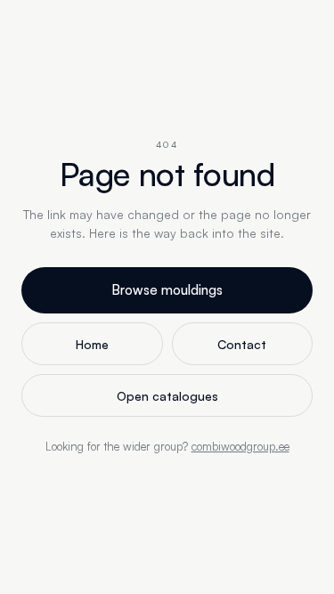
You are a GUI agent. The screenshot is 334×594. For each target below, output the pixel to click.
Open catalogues (167, 395)
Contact (241, 344)
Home (92, 344)
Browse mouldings (167, 289)
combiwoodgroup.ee (240, 446)
